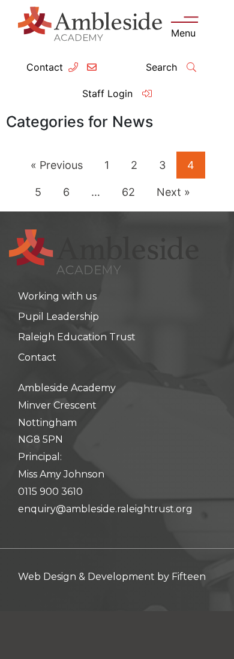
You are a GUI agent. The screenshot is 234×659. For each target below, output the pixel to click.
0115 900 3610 (50, 491)
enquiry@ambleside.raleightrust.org (105, 509)
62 (128, 192)
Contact (44, 67)
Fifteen (189, 576)
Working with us (57, 296)
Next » (173, 192)
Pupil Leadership (58, 316)
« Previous (57, 165)
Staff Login (109, 93)
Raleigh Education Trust (77, 337)
